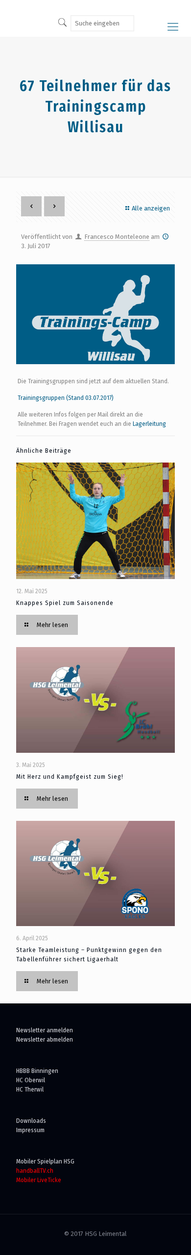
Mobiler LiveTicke (38, 1180)
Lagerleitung (149, 423)
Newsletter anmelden (44, 1030)
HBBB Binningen (37, 1070)
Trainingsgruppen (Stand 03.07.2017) (66, 397)
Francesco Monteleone (116, 236)
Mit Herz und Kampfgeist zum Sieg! (69, 776)
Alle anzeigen (151, 208)
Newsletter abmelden (44, 1039)
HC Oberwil (30, 1080)
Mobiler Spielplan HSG (45, 1161)
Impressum (30, 1130)
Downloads (31, 1120)
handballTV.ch (34, 1170)
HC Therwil (30, 1089)
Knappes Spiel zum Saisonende (65, 602)
